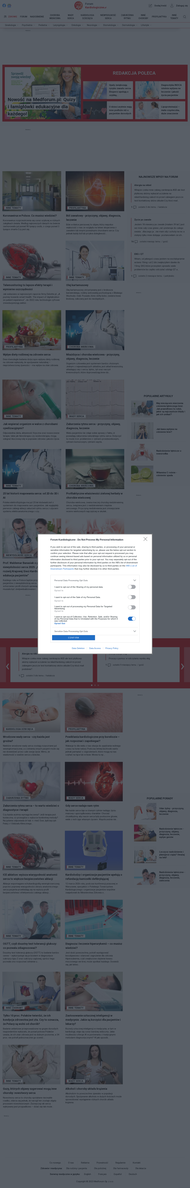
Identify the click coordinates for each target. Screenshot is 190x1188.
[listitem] (95, 580)
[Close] (146, 540)
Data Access (95, 648)
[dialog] (95, 594)
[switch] (132, 587)
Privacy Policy (111, 648)
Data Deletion (78, 648)
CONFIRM (73, 638)
